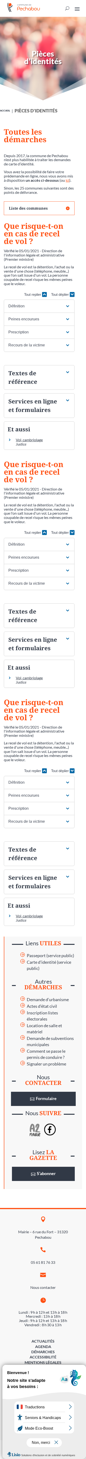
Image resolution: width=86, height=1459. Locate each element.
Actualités (43, 1341)
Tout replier (33, 294)
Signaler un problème (46, 1063)
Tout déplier (60, 294)
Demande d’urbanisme (48, 999)
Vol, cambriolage (29, 440)
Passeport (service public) (50, 955)
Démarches (43, 1351)
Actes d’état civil (42, 1006)
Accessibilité (43, 1357)
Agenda (43, 1346)
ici (67, 180)
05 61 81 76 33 (43, 1262)
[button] (39, 306)
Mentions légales (43, 1362)
